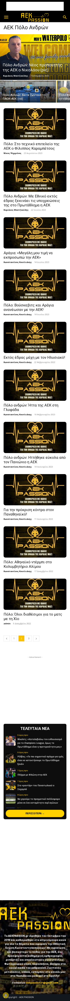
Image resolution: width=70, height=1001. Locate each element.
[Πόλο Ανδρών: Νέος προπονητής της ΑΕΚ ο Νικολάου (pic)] (35, 57)
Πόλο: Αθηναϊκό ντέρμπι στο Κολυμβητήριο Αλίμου (28, 564)
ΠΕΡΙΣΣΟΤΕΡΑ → (35, 813)
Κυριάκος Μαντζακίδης (15, 75)
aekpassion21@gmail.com (42, 982)
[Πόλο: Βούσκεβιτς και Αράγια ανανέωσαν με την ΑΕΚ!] (35, 285)
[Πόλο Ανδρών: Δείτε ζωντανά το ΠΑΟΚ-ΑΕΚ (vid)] (28, 94)
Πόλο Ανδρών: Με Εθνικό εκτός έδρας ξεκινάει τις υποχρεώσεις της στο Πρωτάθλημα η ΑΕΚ (32, 200)
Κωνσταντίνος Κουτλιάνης (18, 262)
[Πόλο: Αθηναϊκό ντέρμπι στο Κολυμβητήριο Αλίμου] (35, 542)
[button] (6, 17)
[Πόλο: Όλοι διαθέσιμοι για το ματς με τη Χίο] (35, 594)
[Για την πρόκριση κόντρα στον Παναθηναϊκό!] (35, 489)
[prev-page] (7, 638)
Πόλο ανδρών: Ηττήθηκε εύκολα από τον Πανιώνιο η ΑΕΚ (35, 459)
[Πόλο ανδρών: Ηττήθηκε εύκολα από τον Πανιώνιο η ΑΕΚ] (35, 437)
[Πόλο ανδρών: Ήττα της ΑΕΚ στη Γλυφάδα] (35, 385)
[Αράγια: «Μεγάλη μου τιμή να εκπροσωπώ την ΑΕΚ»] (35, 232)
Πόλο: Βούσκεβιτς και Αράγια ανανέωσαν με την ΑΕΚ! (29, 307)
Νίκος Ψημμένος (12, 153)
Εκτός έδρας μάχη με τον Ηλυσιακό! (34, 357)
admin (7, 623)
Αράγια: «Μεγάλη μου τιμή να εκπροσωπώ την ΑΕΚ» (28, 255)
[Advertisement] (35, 6)
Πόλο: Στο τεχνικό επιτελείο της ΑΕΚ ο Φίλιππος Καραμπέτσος (31, 146)
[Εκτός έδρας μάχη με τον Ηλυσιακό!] (35, 337)
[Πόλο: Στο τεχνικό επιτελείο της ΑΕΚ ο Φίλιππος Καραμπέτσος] (35, 123)
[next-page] (36, 638)
